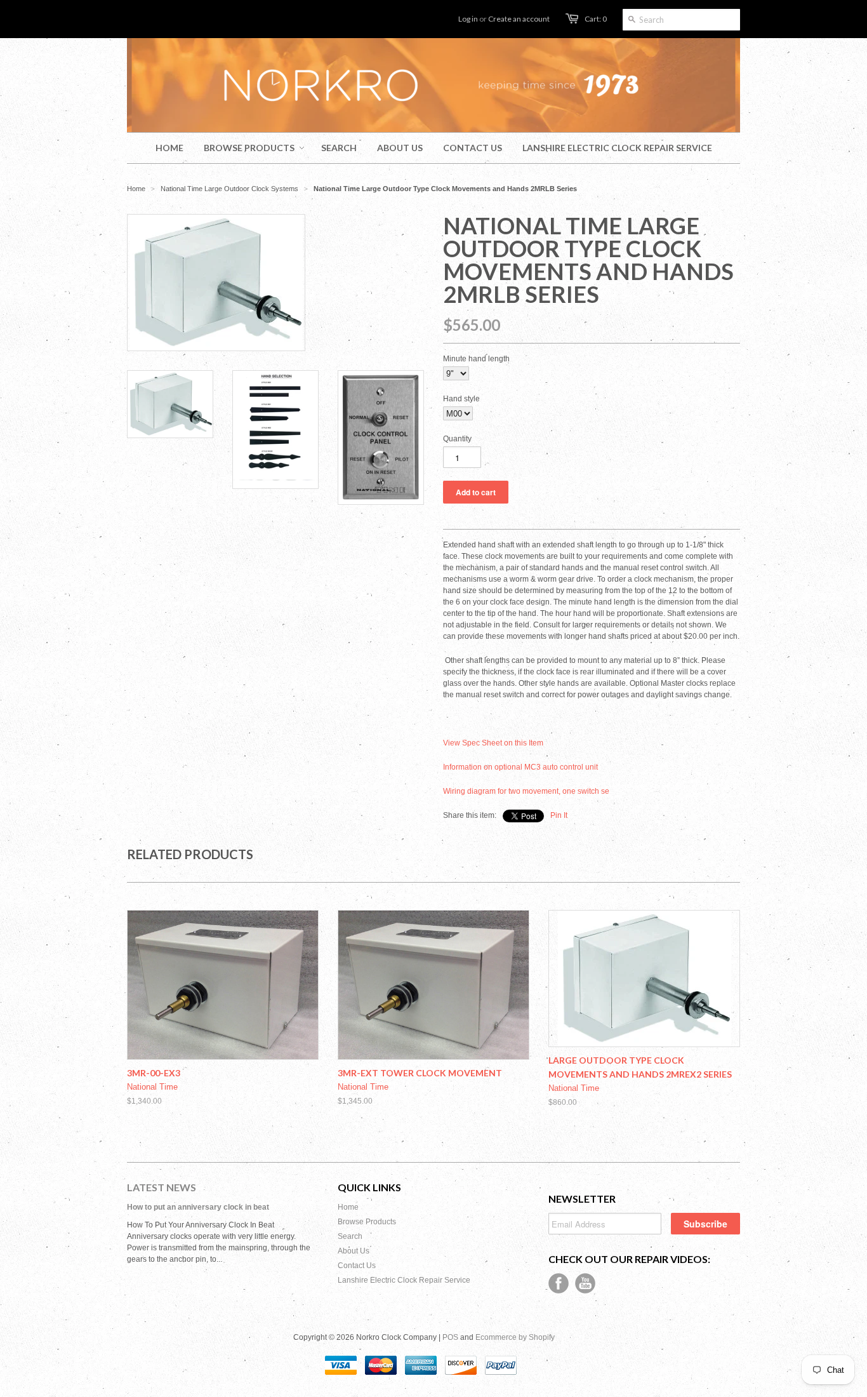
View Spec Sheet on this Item (493, 743)
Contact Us (357, 1265)
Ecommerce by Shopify (515, 1337)
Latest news (161, 1187)
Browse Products (367, 1221)
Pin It (558, 815)
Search (350, 1236)
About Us (353, 1251)
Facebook (558, 1283)
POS (450, 1337)
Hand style (461, 398)
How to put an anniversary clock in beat (198, 1207)
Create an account (519, 18)
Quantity (457, 438)
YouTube (585, 1283)
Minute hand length (476, 358)
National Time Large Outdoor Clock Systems (229, 188)
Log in (468, 18)
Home (348, 1207)
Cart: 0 (596, 18)
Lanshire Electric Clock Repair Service (404, 1280)
